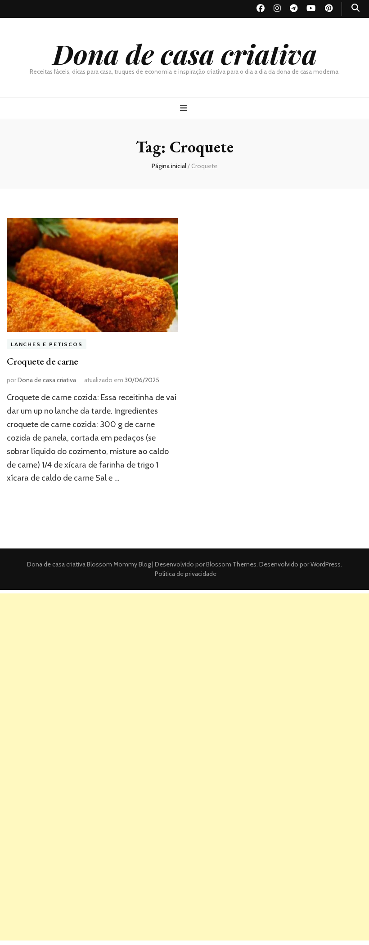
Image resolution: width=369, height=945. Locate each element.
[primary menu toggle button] (184, 108)
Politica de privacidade (185, 574)
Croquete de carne (42, 361)
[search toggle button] (355, 8)
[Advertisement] (184, 656)
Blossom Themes (230, 564)
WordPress (325, 564)
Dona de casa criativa (185, 53)
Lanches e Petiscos (46, 344)
